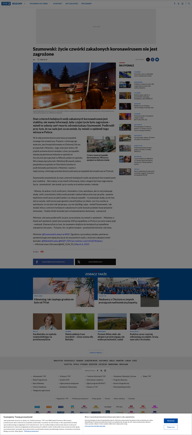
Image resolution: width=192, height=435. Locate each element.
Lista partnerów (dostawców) (95, 426)
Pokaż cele (171, 427)
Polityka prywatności (31, 431)
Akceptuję (170, 421)
